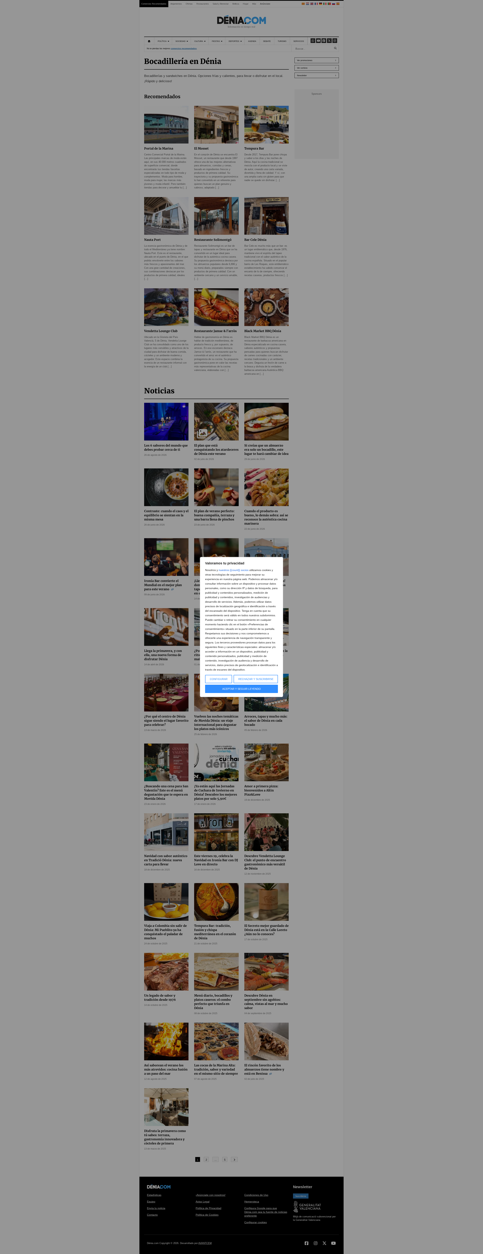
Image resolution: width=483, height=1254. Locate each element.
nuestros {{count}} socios (233, 570)
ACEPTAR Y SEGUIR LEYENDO (241, 688)
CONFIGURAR (219, 679)
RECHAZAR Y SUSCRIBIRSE (255, 679)
